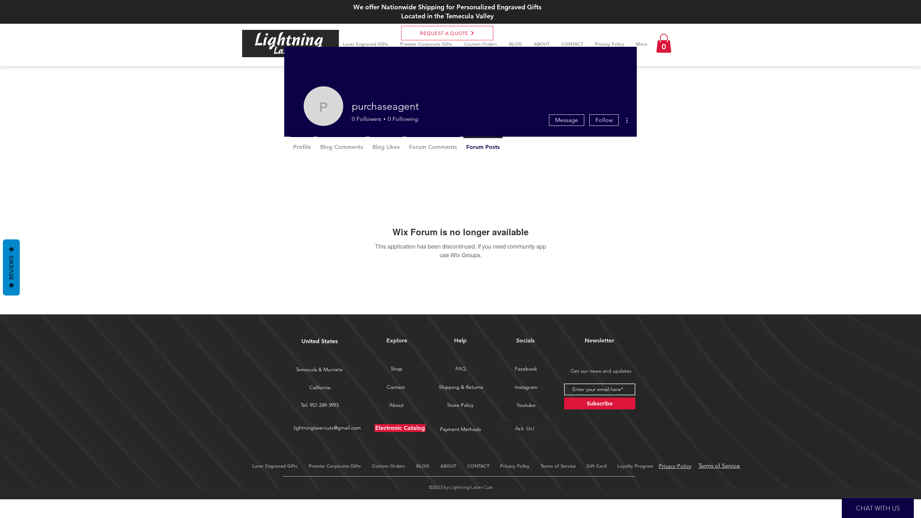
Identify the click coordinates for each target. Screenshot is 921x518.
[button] (664, 43)
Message (566, 120)
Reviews (11, 267)
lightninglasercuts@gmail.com (327, 427)
